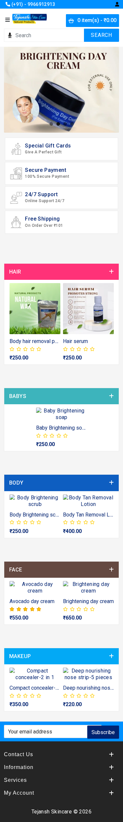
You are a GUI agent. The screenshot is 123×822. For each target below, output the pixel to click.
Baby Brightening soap (62, 428)
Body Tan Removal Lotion (92, 515)
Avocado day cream (32, 601)
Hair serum (75, 341)
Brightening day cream (88, 601)
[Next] (108, 325)
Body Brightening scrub (36, 515)
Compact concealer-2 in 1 (39, 688)
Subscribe (103, 732)
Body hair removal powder (39, 341)
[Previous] (15, 325)
